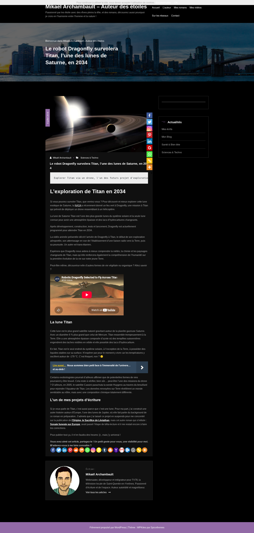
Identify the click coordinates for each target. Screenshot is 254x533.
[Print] (110, 450)
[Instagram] (93, 450)
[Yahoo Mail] (116, 450)
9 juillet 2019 (47, 118)
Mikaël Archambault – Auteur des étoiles (96, 7)
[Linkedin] (64, 450)
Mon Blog (167, 136)
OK (176, 2)
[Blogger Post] (133, 450)
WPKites (141, 527)
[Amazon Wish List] (98, 450)
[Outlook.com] (127, 450)
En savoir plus (163, 2)
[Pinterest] (70, 450)
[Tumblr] (104, 450)
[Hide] (151, 173)
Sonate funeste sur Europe (65, 424)
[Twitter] (58, 450)
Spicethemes (157, 527)
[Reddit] (75, 450)
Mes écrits (167, 129)
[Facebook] (53, 450)
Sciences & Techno (89, 157)
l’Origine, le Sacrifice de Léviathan (90, 420)
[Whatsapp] (87, 450)
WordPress (120, 527)
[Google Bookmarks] (149, 148)
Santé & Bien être (171, 144)
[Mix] (81, 450)
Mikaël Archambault (62, 157)
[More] (144, 450)
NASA (78, 205)
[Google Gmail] (121, 450)
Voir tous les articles (96, 492)
